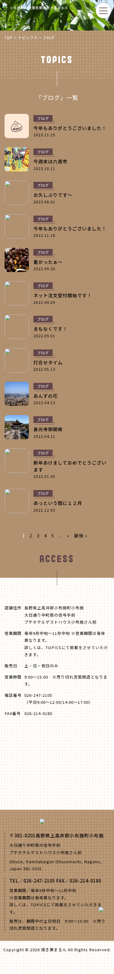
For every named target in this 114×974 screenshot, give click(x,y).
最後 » (80, 535)
